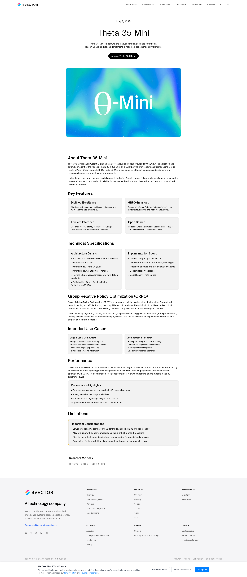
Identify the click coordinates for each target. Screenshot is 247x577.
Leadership (91, 540)
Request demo (188, 535)
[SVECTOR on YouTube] (31, 533)
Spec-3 (84, 464)
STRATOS (138, 508)
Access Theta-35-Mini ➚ (123, 56)
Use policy (198, 559)
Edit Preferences (159, 569)
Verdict (137, 504)
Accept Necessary (182, 569)
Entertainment (92, 513)
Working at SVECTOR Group (146, 535)
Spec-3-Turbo (98, 464)
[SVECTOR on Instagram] (46, 533)
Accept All (202, 569)
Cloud (136, 517)
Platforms (165, 5)
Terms (187, 559)
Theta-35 (73, 464)
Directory (186, 495)
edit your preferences (88, 573)
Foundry (137, 499)
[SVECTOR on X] (26, 533)
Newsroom (197, 5)
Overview (90, 495)
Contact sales (188, 531)
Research (181, 5)
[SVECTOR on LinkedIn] (36, 533)
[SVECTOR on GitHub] (41, 533)
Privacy (178, 559)
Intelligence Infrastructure (97, 535)
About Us (130, 5)
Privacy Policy (70, 573)
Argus (136, 513)
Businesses (147, 5)
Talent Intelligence (94, 499)
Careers (211, 5)
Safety (89, 544)
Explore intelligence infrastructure (40, 525)
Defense (90, 504)
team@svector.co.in (190, 540)
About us (90, 531)
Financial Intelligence (95, 508)
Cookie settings (214, 559)
